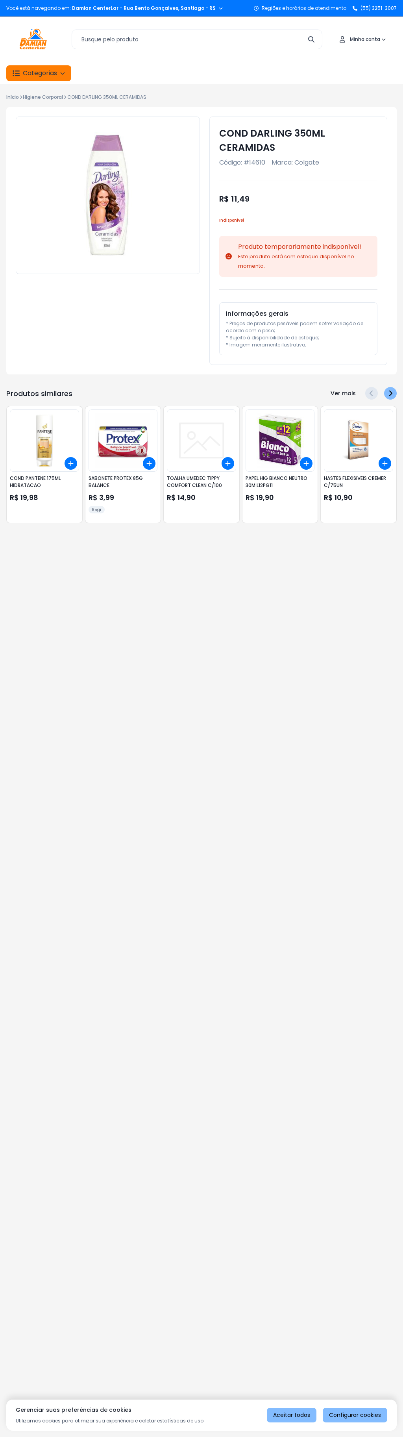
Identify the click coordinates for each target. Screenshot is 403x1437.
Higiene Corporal (43, 97)
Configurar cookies (355, 1415)
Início (12, 97)
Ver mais (343, 393)
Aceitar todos (291, 1415)
